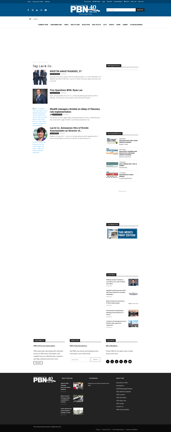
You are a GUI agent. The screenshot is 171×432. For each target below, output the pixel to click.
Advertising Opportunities (124, 389)
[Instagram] (32, 10)
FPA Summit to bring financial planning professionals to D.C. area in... (115, 312)
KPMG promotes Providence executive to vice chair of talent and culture (115, 281)
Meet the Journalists (122, 409)
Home (34, 62)
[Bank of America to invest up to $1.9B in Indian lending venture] (133, 303)
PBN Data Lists (121, 400)
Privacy (98, 429)
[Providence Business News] (85, 8)
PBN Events (120, 403)
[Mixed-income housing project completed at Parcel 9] (78, 398)
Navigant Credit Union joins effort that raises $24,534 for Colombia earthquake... (116, 292)
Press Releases (54, 133)
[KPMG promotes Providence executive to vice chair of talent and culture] (133, 282)
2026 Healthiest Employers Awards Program (128, 141)
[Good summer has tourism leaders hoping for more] (78, 411)
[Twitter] (41, 10)
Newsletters (120, 386)
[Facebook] (28, 10)
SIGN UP (95, 359)
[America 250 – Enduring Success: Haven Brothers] (78, 385)
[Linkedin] (37, 10)
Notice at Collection (131, 429)
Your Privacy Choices (118, 429)
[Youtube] (45, 10)
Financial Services (54, 74)
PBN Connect (120, 395)
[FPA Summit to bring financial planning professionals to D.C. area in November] (133, 313)
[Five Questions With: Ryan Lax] (40, 96)
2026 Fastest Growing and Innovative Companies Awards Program (128, 153)
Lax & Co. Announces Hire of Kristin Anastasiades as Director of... (69, 129)
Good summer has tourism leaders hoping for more (66, 410)
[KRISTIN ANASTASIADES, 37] (40, 77)
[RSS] (121, 361)
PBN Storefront (121, 398)
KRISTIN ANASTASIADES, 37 (66, 71)
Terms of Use (106, 429)
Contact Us (119, 406)
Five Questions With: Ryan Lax (66, 90)
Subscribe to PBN (122, 383)
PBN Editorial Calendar (123, 392)
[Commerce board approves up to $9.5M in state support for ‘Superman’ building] (133, 323)
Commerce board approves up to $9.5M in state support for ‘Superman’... (116, 323)
